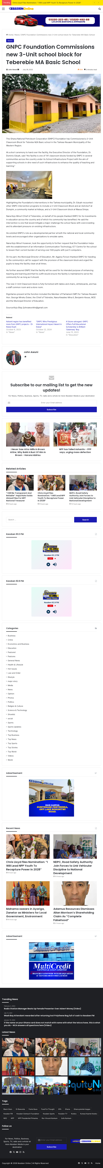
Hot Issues (12, 669)
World (10, 760)
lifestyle (11, 677)
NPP (12, 1118)
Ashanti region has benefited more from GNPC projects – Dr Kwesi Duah (19, 324)
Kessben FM (8, 1114)
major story (13, 681)
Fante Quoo (33, 1109)
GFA (59, 1109)
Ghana (67, 1109)
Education (12, 648)
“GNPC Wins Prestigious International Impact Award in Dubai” (49, 324)
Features (11, 656)
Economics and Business (18, 644)
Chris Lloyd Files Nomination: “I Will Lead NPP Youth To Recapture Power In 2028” (51, 497)
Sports (10, 723)
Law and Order (14, 673)
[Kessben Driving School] (51, 20)
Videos (11, 756)
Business (11, 636)
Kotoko (73, 1114)
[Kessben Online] (21, 8)
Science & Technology (17, 710)
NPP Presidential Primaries (28, 1118)
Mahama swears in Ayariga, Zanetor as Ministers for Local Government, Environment (26, 912)
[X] (14, 1152)
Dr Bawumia (20, 1109)
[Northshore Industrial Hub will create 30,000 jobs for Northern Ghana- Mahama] (18, 1085)
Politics (11, 702)
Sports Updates (14, 727)
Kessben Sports (49, 1114)
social (10, 718)
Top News (12, 739)
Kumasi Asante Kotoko (88, 1114)
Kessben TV (62, 1114)
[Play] (48, 564)
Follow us (7, 1126)
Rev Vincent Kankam (49, 1118)
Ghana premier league (82, 1109)
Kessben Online (24, 1163)
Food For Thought (47, 1109)
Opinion (11, 694)
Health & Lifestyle (15, 665)
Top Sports (12, 743)
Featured (11, 652)
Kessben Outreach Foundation (27, 1114)
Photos (11, 698)
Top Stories (13, 747)
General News (14, 660)
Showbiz (11, 714)
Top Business (13, 735)
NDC (5, 1118)
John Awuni (12, 70)
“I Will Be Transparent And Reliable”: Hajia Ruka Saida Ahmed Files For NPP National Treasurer (19, 497)
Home (10, 35)
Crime (10, 640)
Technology (13, 731)
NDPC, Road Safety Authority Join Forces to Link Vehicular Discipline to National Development (52, 3)
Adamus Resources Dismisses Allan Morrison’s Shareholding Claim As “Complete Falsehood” (73, 914)
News (17, 35)
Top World (12, 752)
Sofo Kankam (66, 1118)
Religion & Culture (15, 706)
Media (10, 685)
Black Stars (7, 1109)
